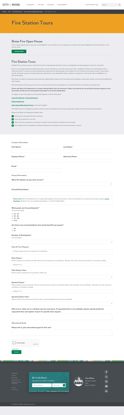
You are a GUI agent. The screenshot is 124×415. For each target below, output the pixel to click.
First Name (17, 147)
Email (14, 166)
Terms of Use (15, 389)
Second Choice (61, 284)
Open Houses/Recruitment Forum (23, 105)
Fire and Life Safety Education (33, 12)
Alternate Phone (70, 157)
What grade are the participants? (26, 209)
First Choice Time (29, 271)
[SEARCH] (119, 4)
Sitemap (14, 387)
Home (4, 12)
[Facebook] (106, 372)
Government (62, 4)
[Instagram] (106, 381)
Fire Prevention (17, 12)
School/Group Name (20, 189)
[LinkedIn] (106, 391)
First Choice (59, 259)
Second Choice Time (42, 298)
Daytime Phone (18, 157)
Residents (30, 4)
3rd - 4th (16, 214)
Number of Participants (22, 236)
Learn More (19, 51)
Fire (9, 12)
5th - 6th (16, 216)
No (15, 230)
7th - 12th (17, 218)
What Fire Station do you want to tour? (28, 180)
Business (50, 4)
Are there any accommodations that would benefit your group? (38, 225)
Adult (15, 220)
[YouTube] (106, 386)
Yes (15, 228)
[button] (64, 385)
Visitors (41, 4)
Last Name (68, 147)
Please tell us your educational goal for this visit (32, 327)
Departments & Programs (16, 382)
